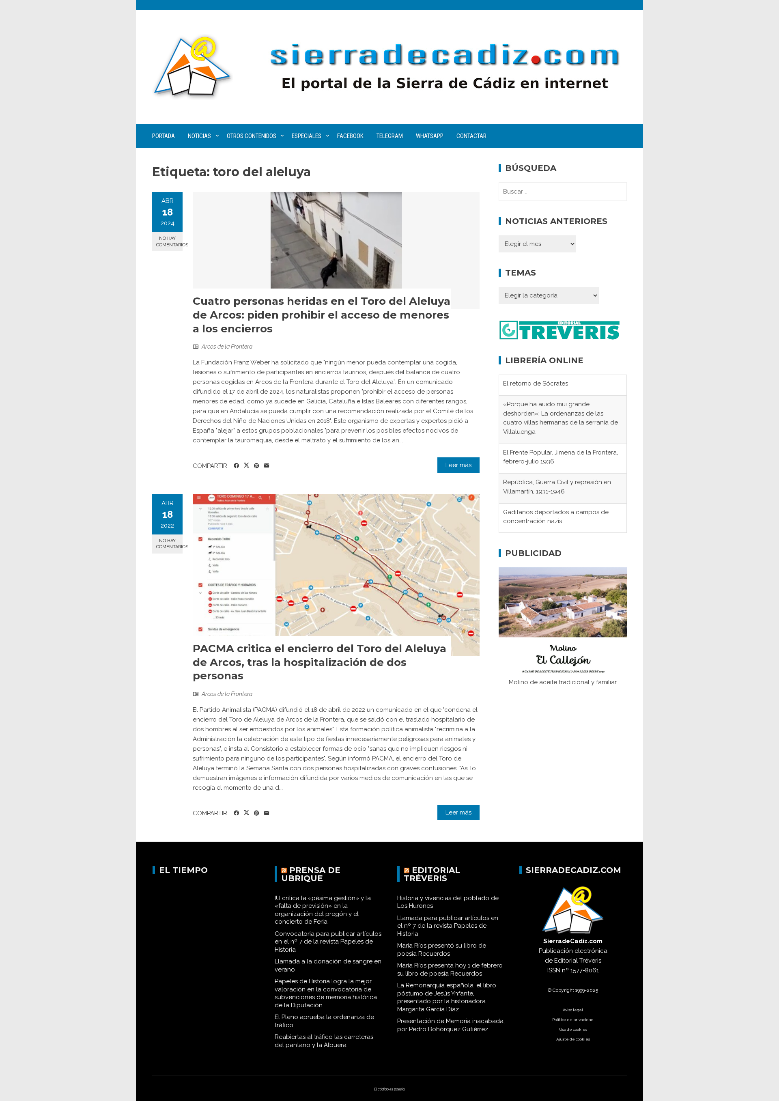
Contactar (471, 136)
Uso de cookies (573, 1029)
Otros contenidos (251, 136)
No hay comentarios (169, 241)
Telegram (390, 136)
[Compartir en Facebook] (236, 466)
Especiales (306, 136)
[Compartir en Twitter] (246, 465)
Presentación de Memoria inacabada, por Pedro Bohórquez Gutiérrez (451, 1025)
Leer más (458, 465)
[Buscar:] (563, 191)
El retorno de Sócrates (535, 383)
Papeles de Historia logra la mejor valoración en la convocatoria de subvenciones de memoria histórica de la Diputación (326, 993)
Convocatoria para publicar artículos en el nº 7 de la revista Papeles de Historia (328, 941)
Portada (163, 136)
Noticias (199, 136)
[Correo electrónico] (267, 466)
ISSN (553, 970)
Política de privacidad (573, 1019)
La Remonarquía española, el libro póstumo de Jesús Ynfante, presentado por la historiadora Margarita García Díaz (446, 997)
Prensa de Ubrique (310, 874)
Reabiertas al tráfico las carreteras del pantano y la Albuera (324, 1041)
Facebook (350, 136)
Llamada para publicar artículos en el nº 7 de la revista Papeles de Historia (447, 925)
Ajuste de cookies (573, 1039)
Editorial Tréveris (432, 874)
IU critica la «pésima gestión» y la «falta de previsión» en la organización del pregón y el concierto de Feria (323, 910)
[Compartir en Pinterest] (257, 466)
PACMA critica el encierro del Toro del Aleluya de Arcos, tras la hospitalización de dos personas (319, 662)
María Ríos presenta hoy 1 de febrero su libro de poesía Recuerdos (450, 969)
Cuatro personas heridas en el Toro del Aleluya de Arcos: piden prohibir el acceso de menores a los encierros (321, 315)
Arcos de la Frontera (227, 346)
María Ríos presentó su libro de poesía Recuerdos (441, 949)
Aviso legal (573, 1010)
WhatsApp (429, 136)
